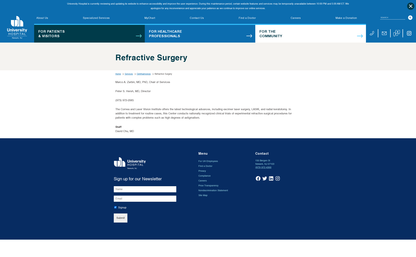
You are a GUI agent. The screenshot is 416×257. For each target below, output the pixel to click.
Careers (202, 181)
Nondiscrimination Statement (213, 190)
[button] (396, 33)
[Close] (410, 6)
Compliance (204, 176)
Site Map (203, 195)
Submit (120, 218)
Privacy (202, 171)
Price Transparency (208, 185)
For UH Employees (208, 161)
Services (129, 74)
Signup (122, 208)
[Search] (410, 17)
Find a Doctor (205, 166)
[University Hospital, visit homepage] (17, 27)
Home (118, 74)
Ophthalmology (144, 74)
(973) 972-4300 (263, 167)
